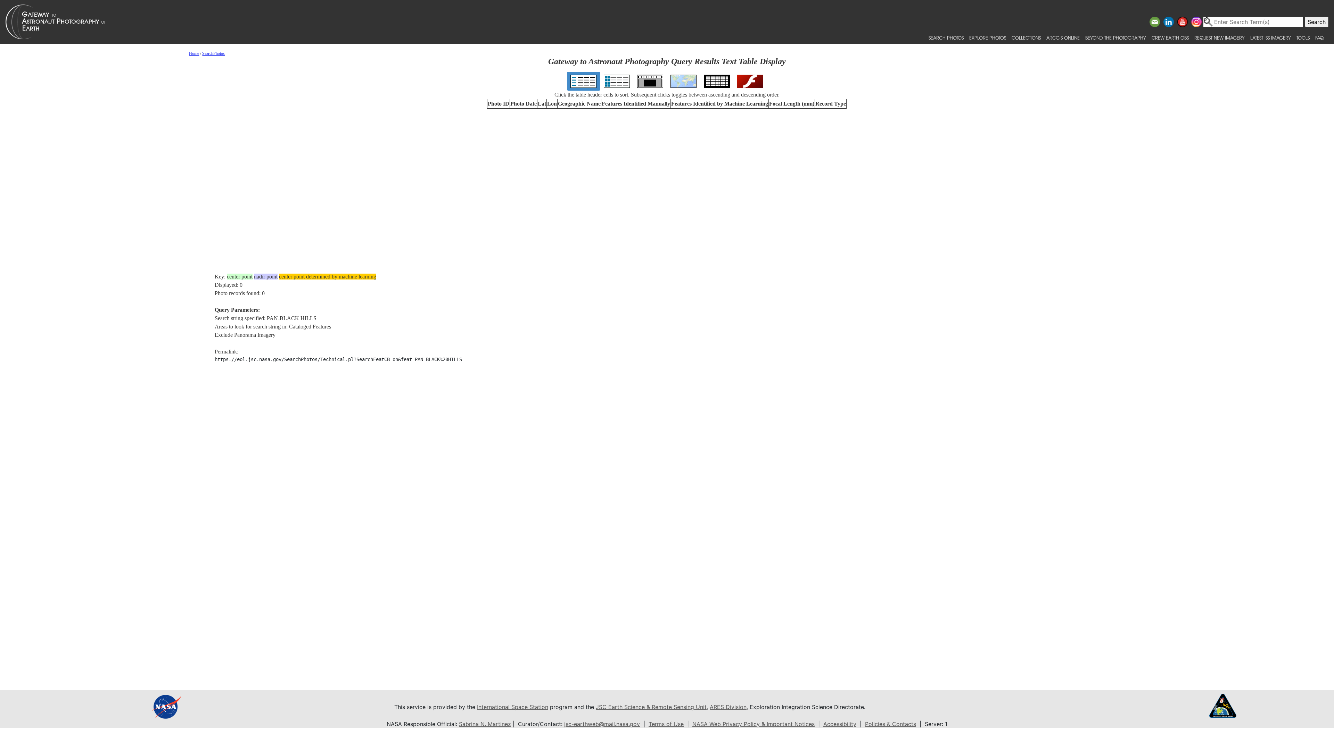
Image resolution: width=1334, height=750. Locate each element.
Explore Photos (987, 37)
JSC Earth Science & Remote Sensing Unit (651, 706)
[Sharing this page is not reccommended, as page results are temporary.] (665, 22)
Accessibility (839, 723)
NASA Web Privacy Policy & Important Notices (753, 723)
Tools (1303, 37)
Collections (1026, 37)
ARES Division (728, 706)
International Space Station (512, 706)
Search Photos (946, 37)
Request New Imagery (1219, 37)
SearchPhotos (213, 53)
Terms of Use (666, 723)
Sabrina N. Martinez (485, 723)
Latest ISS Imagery (1270, 37)
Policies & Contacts (890, 723)
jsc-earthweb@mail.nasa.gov (602, 723)
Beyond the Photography (1115, 37)
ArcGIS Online (1063, 37)
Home (194, 53)
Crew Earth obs (1170, 37)
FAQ (1319, 37)
